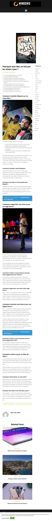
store (30, 403)
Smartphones (38, 108)
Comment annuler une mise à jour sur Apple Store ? (14, 85)
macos (17, 403)
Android (36, 71)
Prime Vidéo (37, 116)
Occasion (37, 96)
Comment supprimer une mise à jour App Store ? (14, 84)
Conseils (36, 78)
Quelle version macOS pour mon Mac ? (17, 451)
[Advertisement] (26, 23)
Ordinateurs (37, 100)
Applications (37, 73)
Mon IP (4, 512)
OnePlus (36, 98)
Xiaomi (36, 130)
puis (26, 403)
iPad (36, 90)
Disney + (37, 112)
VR (35, 126)
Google (36, 86)
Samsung (37, 106)
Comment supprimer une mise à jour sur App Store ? (15, 79)
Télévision (37, 120)
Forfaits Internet (38, 80)
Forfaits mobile (38, 82)
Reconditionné (38, 104)
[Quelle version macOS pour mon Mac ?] (17, 436)
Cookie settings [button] (5, 518)
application (11, 403)
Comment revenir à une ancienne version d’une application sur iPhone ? (16, 82)
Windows (37, 128)
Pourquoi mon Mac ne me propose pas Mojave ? (14, 78)
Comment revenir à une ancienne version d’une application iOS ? (17, 86)
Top (36, 122)
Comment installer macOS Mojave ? (11, 76)
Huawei (36, 88)
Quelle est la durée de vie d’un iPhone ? (17, 503)
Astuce (36, 75)
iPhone (36, 92)
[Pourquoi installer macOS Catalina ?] (17, 464)
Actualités (5, 403)
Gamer (36, 84)
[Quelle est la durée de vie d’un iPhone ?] (17, 490)
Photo (36, 102)
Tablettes (37, 118)
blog (36, 76)
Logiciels (37, 94)
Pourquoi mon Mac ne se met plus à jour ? (13, 91)
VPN (36, 124)
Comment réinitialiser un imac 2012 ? (12, 89)
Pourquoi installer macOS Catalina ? (17, 479)
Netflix (36, 114)
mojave (21, 403)
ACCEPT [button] (12, 518)
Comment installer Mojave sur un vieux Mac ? (13, 75)
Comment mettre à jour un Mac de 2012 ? (12, 88)
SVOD (36, 110)
